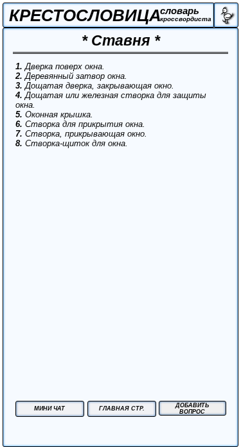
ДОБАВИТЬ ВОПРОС (192, 408)
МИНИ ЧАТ (49, 408)
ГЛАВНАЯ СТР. (122, 408)
